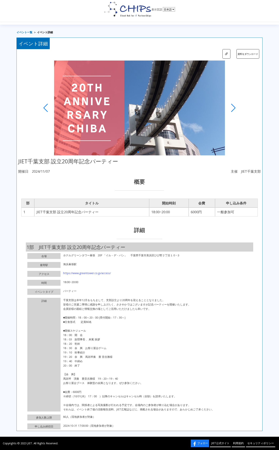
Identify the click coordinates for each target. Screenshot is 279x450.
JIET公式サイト (220, 443)
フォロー (202, 443)
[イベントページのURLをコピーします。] (226, 54)
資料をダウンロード (248, 54)
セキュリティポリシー (260, 443)
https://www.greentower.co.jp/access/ (87, 273)
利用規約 (238, 443)
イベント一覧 (24, 32)
